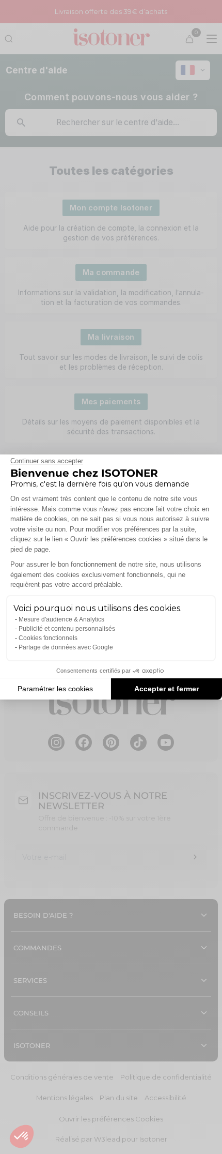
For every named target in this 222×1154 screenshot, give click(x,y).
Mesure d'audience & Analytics (61, 619)
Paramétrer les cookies (55, 689)
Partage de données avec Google (66, 647)
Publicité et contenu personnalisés (67, 628)
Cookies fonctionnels (48, 638)
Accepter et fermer (166, 689)
